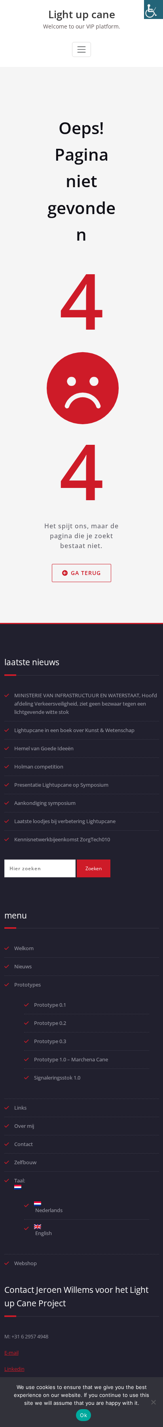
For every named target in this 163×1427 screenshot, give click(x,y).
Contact (23, 1144)
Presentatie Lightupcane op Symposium (61, 784)
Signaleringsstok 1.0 (57, 1077)
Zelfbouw (25, 1162)
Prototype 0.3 (50, 1041)
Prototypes (27, 984)
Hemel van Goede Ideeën (44, 748)
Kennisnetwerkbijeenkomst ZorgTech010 (62, 839)
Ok (83, 1415)
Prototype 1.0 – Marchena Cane (71, 1059)
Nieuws (23, 966)
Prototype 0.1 (50, 1004)
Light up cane (81, 14)
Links (20, 1107)
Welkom (24, 948)
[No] (153, 1402)
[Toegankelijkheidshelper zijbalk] (153, 9)
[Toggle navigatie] (81, 49)
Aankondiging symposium (45, 802)
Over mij (24, 1125)
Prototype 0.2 (50, 1023)
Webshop (25, 1263)
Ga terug (86, 573)
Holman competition (38, 766)
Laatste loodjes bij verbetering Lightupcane (65, 821)
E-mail (11, 1352)
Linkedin (14, 1368)
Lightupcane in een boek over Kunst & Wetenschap (74, 730)
